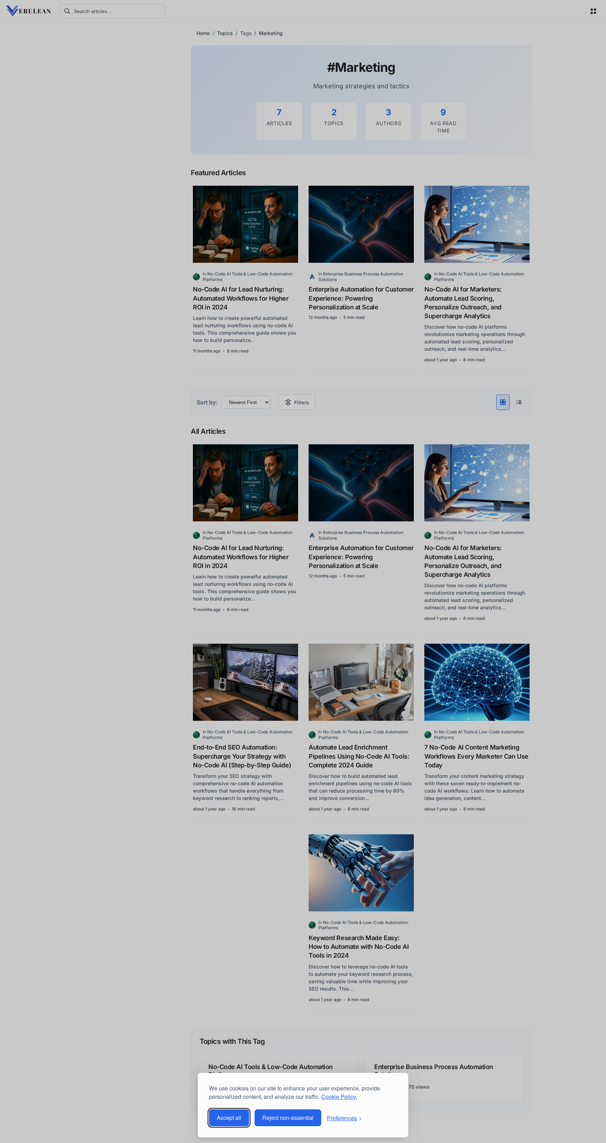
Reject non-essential (288, 1118)
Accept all (229, 1118)
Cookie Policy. (339, 1097)
